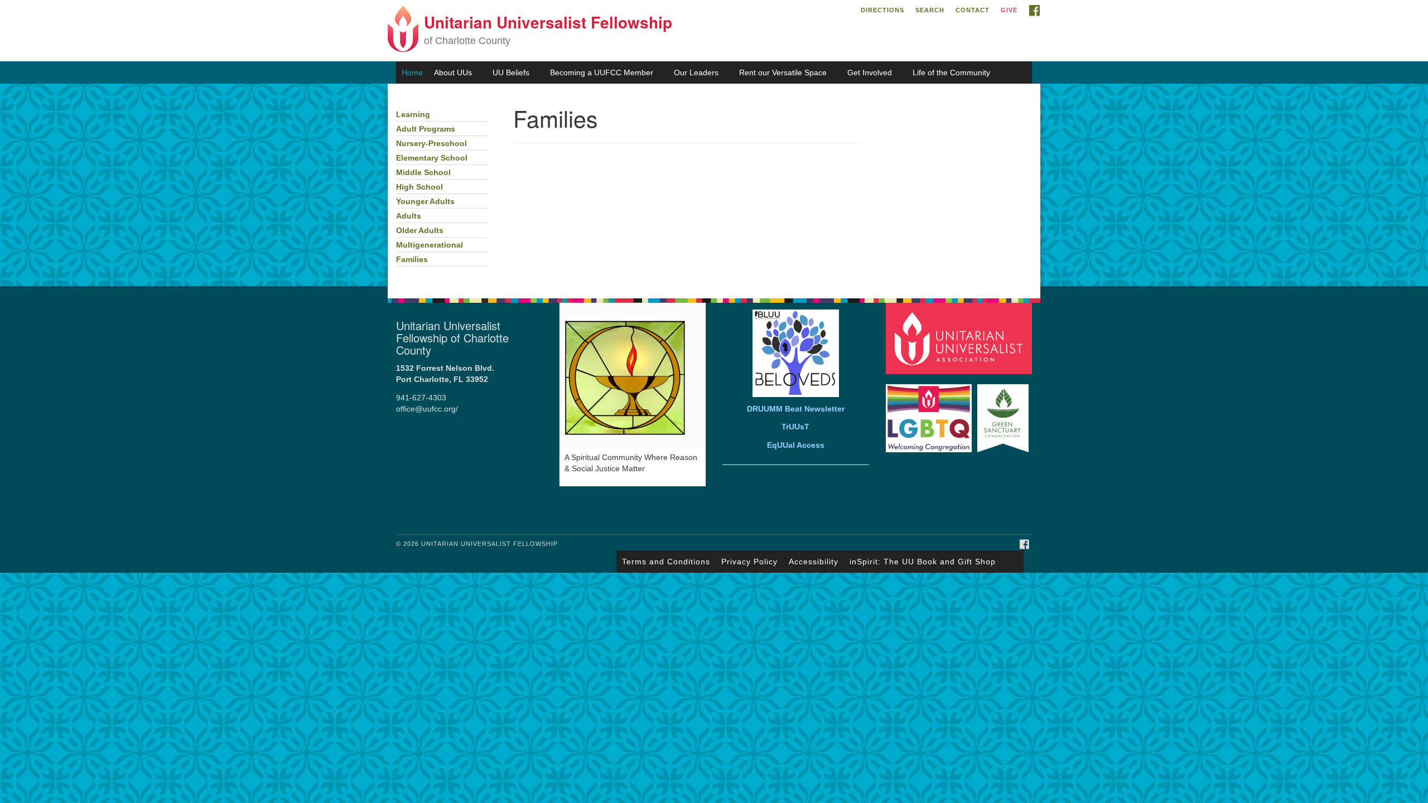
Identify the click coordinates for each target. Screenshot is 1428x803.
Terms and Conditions (666, 561)
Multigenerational (429, 245)
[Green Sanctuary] (1004, 413)
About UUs (453, 72)
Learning (413, 114)
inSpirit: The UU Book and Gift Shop (923, 561)
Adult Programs (425, 129)
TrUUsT (795, 427)
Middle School (423, 172)
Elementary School (431, 158)
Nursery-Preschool (431, 143)
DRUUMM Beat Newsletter (796, 409)
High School (419, 187)
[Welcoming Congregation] (930, 413)
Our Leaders (696, 72)
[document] (714, 185)
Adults (408, 216)
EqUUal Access (795, 445)
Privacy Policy (749, 561)
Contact (973, 10)
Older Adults (419, 230)
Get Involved (869, 72)
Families (412, 259)
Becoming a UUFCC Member (601, 72)
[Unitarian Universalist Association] (960, 337)
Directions (882, 10)
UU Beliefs (511, 72)
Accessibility (813, 561)
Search (929, 10)
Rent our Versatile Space (783, 72)
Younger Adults (425, 201)
